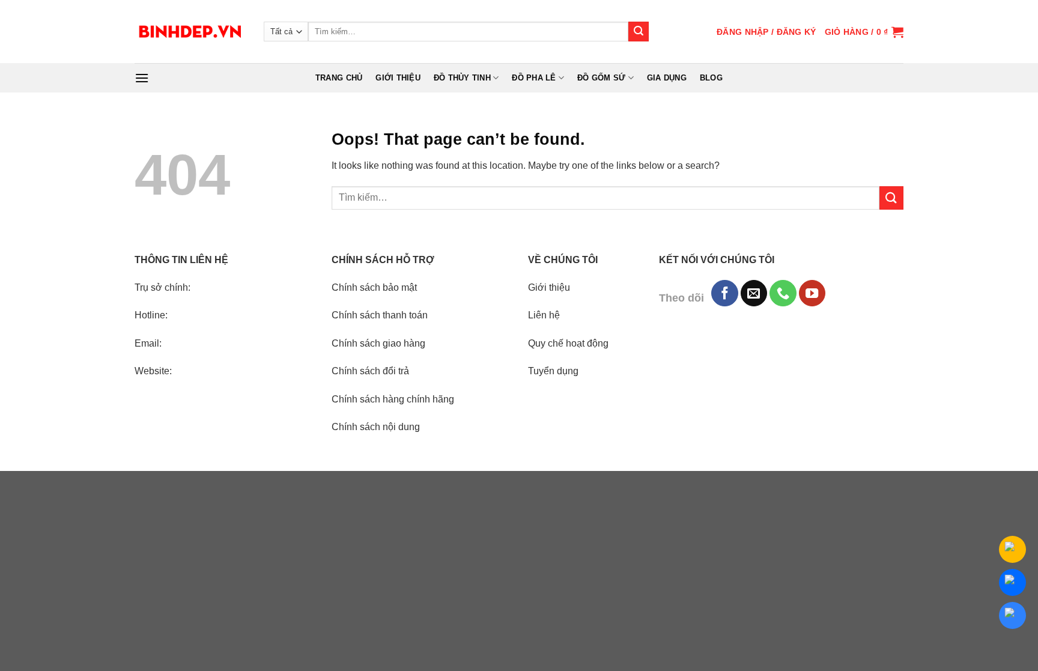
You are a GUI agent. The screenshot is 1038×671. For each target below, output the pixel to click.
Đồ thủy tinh (462, 77)
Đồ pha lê (534, 77)
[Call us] (782, 293)
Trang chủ (338, 77)
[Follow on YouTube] (812, 293)
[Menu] (142, 78)
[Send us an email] (754, 293)
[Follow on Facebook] (724, 293)
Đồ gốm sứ (601, 77)
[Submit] (638, 32)
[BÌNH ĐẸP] (190, 31)
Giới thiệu (397, 77)
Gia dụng (667, 77)
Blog (711, 77)
